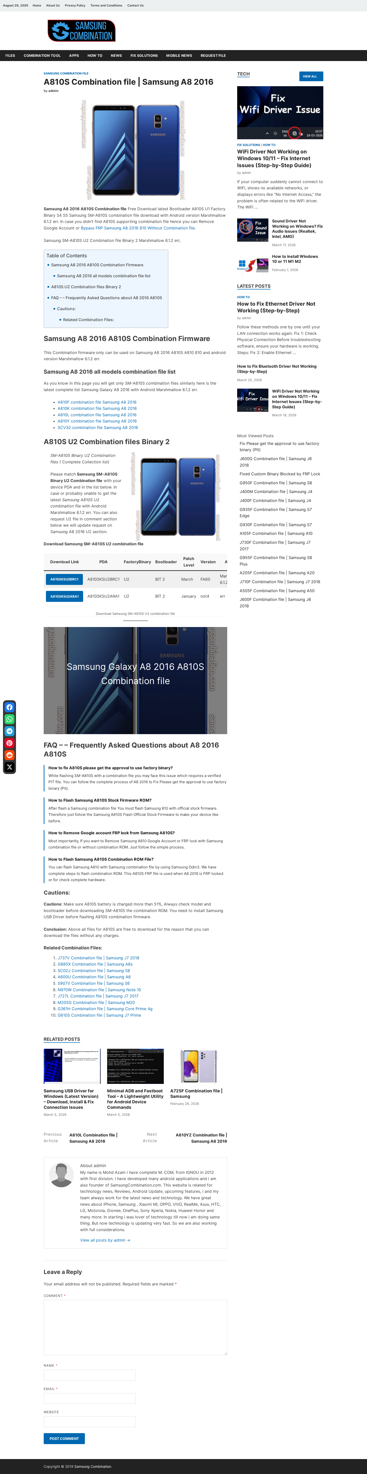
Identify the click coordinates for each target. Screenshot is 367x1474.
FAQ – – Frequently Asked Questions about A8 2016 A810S (106, 297)
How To (95, 55)
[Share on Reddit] (9, 755)
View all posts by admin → (105, 1240)
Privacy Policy (75, 5)
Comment (55, 1296)
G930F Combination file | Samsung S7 (276, 524)
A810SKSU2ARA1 (64, 596)
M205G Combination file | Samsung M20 (96, 1002)
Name (51, 1365)
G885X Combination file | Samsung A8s (95, 964)
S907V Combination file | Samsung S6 (94, 983)
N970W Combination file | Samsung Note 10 (99, 989)
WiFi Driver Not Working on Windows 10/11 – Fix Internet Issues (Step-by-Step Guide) (274, 158)
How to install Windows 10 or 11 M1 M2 (295, 259)
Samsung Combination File (66, 73)
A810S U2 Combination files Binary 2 (86, 286)
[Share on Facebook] (9, 707)
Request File (213, 55)
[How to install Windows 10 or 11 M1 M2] (252, 265)
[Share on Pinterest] (9, 743)
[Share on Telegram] (9, 731)
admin (53, 91)
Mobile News (179, 55)
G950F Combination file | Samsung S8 (276, 482)
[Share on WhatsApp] (9, 719)
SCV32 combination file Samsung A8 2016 (98, 427)
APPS (74, 55)
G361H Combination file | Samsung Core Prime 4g (105, 1008)
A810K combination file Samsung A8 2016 (97, 408)
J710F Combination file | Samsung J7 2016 (280, 581)
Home (37, 5)
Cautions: (66, 308)
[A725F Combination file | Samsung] (198, 1066)
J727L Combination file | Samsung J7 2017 (98, 995)
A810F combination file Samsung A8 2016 (97, 402)
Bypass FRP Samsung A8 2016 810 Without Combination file (138, 227)
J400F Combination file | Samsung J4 (275, 500)
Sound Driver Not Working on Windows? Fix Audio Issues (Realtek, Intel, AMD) (297, 228)
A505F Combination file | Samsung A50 (277, 590)
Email (51, 1389)
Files (10, 55)
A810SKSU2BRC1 (64, 579)
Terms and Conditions (106, 5)
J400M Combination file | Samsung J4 (276, 491)
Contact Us (135, 5)
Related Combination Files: (88, 319)
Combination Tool (42, 55)
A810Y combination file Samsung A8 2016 (97, 421)
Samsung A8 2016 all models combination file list (104, 275)
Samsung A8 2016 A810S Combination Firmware (97, 264)
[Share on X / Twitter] (9, 767)
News (116, 55)
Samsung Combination (92, 1466)
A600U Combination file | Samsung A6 (94, 976)
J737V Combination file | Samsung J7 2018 (98, 957)
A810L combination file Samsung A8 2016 (97, 414)
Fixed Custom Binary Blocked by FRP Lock (280, 473)
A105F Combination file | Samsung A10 (276, 533)
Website (51, 1412)
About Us (53, 5)
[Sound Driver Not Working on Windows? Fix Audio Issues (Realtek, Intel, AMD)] (252, 230)
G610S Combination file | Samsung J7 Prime (99, 1015)
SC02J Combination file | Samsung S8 (94, 970)
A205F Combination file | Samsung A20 (277, 572)
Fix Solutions (144, 55)
